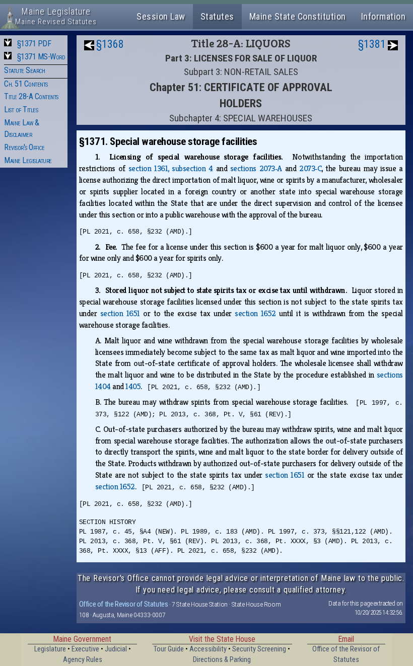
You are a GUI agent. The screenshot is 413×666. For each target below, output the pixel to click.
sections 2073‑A (256, 168)
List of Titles (21, 109)
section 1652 (255, 313)
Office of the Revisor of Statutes (123, 604)
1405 (133, 386)
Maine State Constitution (297, 16)
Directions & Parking (222, 659)
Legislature (50, 649)
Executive (85, 649)
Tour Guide (169, 649)
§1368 (110, 44)
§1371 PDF (34, 43)
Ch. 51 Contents (26, 84)
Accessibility (208, 649)
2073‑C (310, 168)
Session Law (160, 16)
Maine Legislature (28, 160)
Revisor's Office (24, 147)
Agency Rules (82, 659)
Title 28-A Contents (31, 96)
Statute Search (24, 70)
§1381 (372, 44)
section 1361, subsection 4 (170, 168)
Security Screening (259, 649)
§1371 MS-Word (41, 56)
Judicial (116, 649)
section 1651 (120, 313)
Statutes (217, 16)
